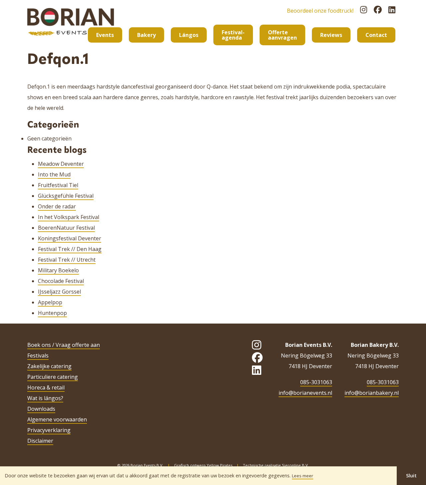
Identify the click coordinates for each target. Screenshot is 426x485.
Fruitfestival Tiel (58, 185)
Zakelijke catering (49, 366)
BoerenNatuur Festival (66, 227)
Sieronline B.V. (295, 465)
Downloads (41, 408)
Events (105, 35)
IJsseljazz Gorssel (59, 291)
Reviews (331, 35)
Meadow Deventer (61, 163)
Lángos (188, 35)
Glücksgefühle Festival (66, 195)
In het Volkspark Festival (68, 217)
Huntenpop (52, 313)
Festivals (38, 355)
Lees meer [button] (302, 476)
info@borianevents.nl (305, 392)
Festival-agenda (233, 35)
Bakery (146, 35)
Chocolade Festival (61, 281)
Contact (376, 35)
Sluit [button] (411, 475)
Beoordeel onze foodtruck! (320, 10)
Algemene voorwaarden (57, 419)
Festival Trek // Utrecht (67, 259)
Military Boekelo (58, 270)
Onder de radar (57, 206)
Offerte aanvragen (282, 35)
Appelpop (50, 302)
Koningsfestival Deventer (69, 238)
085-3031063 (316, 382)
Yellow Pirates (219, 465)
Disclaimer (40, 440)
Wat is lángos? (45, 398)
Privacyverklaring (49, 430)
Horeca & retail (46, 387)
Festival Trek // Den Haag (70, 249)
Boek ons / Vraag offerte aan (63, 345)
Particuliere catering (52, 376)
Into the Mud (54, 174)
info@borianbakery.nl (371, 392)
